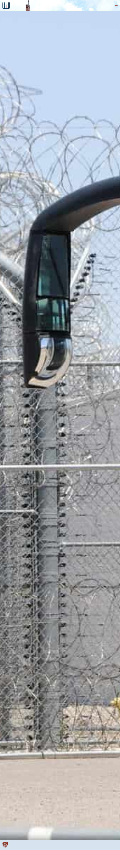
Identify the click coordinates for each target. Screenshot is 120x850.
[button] (5, 845)
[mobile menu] (116, 5)
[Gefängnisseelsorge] (6, 5)
